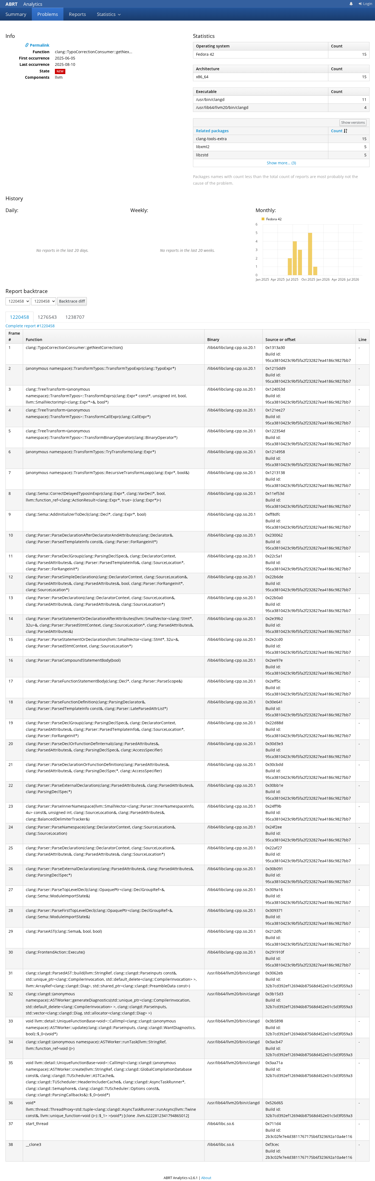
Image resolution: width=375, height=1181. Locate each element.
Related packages (212, 130)
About (206, 1177)
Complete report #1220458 (30, 325)
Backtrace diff (72, 301)
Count (337, 130)
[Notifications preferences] (351, 3)
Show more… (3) (281, 162)
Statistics (107, 14)
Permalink (39, 45)
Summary (15, 14)
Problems (47, 14)
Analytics (23, 4)
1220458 (19, 317)
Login (367, 3)
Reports (77, 14)
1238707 (75, 317)
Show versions (353, 122)
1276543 (47, 317)
